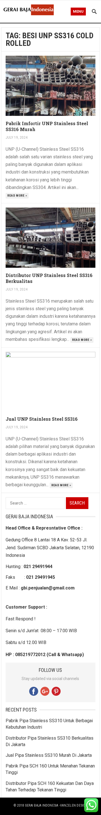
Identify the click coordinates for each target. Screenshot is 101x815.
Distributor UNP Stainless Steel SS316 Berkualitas (49, 278)
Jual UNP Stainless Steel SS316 (42, 419)
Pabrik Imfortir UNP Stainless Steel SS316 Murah (47, 126)
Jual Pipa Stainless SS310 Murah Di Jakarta (49, 755)
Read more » (17, 195)
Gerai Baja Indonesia (41, 805)
